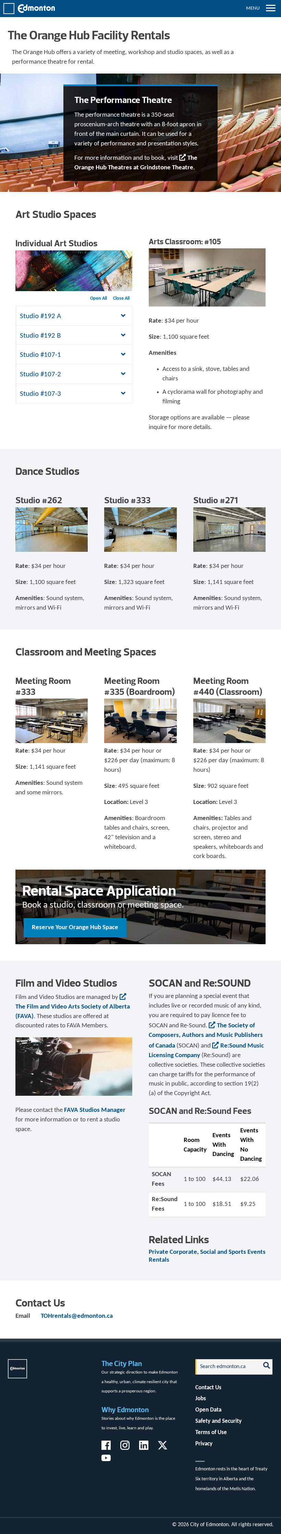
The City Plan (121, 1363)
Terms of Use (211, 1432)
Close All (121, 298)
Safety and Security (218, 1421)
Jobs (200, 1399)
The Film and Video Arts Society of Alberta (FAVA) (72, 1012)
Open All (98, 298)
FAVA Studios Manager (94, 1110)
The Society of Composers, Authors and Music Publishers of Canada (206, 1036)
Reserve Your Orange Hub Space (75, 927)
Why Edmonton (125, 1409)
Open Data (208, 1410)
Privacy (203, 1444)
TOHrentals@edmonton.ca (77, 1316)
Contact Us (208, 1388)
